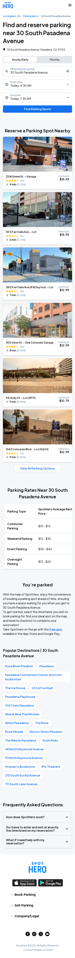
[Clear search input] (67, 71)
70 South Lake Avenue (21, 784)
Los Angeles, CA (11, 16)
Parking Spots (30, 16)
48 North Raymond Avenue (24, 749)
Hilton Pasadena (17, 723)
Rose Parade (14, 732)
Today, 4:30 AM (20, 85)
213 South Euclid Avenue (22, 775)
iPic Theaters (51, 766)
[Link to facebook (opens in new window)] (27, 935)
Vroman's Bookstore (20, 766)
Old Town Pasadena (19, 705)
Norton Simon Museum (46, 732)
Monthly (55, 59)
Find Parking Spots (37, 109)
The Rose (41, 723)
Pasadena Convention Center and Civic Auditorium (33, 677)
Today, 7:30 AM (20, 98)
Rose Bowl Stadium (19, 666)
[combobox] (37, 71)
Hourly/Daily (20, 59)
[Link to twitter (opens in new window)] (41, 935)
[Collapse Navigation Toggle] (70, 5)
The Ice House (15, 688)
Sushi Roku (50, 740)
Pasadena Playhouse (20, 697)
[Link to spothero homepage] (37, 867)
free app (55, 629)
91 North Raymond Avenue (24, 758)
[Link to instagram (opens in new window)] (34, 935)
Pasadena (46, 666)
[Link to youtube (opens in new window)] (47, 935)
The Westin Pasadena (20, 740)
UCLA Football (42, 688)
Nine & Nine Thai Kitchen (22, 714)
